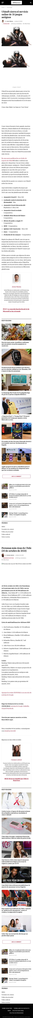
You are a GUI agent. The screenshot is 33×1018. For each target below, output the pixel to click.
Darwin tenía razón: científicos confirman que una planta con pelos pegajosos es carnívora (15, 344)
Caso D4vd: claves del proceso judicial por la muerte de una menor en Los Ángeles (16, 886)
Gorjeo (4, 708)
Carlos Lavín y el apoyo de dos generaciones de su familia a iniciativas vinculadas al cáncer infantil (16, 813)
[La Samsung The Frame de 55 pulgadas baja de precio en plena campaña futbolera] (16, 382)
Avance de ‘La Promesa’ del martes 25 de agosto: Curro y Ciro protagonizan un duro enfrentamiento (20, 505)
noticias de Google (17, 706)
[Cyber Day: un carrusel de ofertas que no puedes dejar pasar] (16, 923)
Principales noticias (8, 558)
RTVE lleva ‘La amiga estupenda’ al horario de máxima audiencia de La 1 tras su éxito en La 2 (20, 495)
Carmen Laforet (10, 555)
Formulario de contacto (8, 529)
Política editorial (6, 534)
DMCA (3, 526)
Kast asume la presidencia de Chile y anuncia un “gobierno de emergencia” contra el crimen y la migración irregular (16, 910)
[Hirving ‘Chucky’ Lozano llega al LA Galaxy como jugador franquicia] (5, 515)
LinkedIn (26, 706)
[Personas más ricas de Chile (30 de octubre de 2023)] (16, 572)
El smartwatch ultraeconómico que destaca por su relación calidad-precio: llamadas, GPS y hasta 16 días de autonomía (16, 369)
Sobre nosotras (6, 537)
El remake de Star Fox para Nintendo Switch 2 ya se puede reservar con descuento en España (16, 443)
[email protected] (10, 731)
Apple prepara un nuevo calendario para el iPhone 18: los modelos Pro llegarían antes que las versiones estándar (15, 468)
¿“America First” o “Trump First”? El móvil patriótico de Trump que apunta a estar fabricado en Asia (15, 418)
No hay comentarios (17, 23)
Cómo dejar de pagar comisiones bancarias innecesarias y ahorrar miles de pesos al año (16, 837)
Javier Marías (9, 21)
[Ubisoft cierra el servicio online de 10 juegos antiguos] (16, 36)
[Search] (30, 2)
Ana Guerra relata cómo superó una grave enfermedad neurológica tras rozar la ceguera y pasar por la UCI (15, 861)
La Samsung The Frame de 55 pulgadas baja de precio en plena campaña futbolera (16, 393)
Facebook (10, 708)
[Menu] (3, 2)
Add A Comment (16, 476)
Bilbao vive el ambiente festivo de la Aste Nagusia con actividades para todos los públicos (20, 486)
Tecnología (6, 23)
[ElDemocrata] (16, 2)
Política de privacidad (7, 531)
